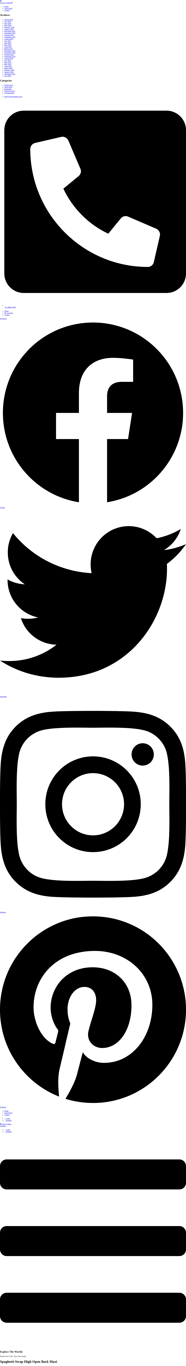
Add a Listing (6, 1124)
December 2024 (9, 51)
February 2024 (9, 70)
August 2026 (8, 20)
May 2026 (7, 25)
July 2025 (7, 41)
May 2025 (7, 45)
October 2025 (9, 35)
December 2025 (9, 31)
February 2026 (9, 27)
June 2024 (7, 62)
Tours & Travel (9, 91)
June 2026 (7, 23)
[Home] (3, 1107)
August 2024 (8, 58)
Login (8, 1118)
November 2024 (9, 53)
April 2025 (8, 47)
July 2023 (7, 76)
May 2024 (7, 64)
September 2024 (9, 56)
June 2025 (7, 43)
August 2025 (8, 39)
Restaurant (8, 89)
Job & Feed (8, 87)
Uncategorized (9, 93)
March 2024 (8, 68)
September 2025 (9, 37)
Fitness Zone (8, 85)
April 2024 (8, 66)
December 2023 (9, 74)
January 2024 (8, 72)
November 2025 (9, 33)
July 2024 (7, 60)
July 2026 (7, 21)
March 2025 (8, 49)
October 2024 (9, 55)
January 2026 (8, 29)
